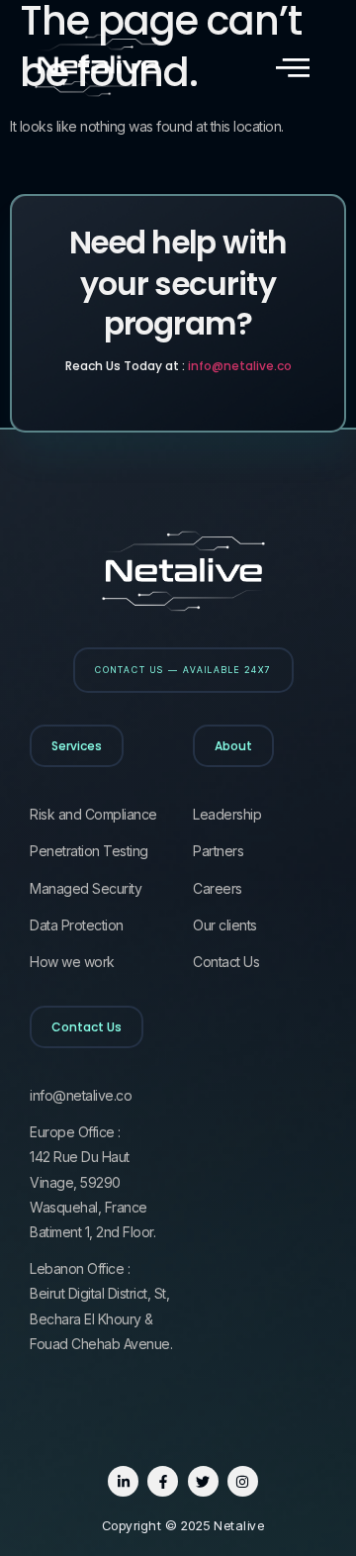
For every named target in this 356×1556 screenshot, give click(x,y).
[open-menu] (292, 67)
